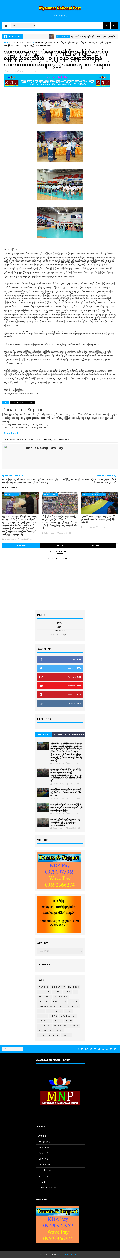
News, (35, 71)
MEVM (68, 1011)
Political (44, 1025)
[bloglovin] (95, 1049)
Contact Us (59, 630)
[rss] (102, 1049)
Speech (74, 1025)
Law (41, 1011)
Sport (42, 1030)
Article (43, 987)
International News (95, 495)
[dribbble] (99, 1049)
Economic (45, 996)
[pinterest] (90, 1049)
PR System (45, 1021)
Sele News (60, 1025)
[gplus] (86, 1049)
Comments (76, 734)
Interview (73, 1006)
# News (29, 402)
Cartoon (44, 992)
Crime (57, 992)
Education (61, 996)
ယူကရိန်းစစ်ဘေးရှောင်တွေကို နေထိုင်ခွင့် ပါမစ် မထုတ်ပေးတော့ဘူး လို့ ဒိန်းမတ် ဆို (98, 519)
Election (44, 1001)
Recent (43, 734)
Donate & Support (59, 634)
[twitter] (82, 1049)
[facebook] (78, 1049)
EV (75, 992)
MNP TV (43, 1016)
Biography (58, 987)
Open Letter (68, 1016)
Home (7, 42)
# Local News (17, 402)
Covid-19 (43, 1153)
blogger (21, 545)
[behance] (107, 1049)
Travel (66, 1035)
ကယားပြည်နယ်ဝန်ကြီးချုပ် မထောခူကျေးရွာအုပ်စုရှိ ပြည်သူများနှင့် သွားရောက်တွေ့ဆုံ (65, 822)
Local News (46, 36)
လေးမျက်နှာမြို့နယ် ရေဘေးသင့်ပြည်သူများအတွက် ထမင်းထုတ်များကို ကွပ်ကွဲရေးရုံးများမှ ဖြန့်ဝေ (66, 807)
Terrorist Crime (49, 1035)
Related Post (11, 487)
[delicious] (115, 1049)
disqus (59, 545)
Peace (58, 1021)
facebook (97, 545)
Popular (60, 734)
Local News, (26, 71)
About (59, 627)
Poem (68, 1021)
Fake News (59, 1001)
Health (74, 1001)
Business (73, 987)
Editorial (43, 1158)
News (29, 42)
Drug (67, 992)
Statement (56, 1030)
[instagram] (111, 1049)
